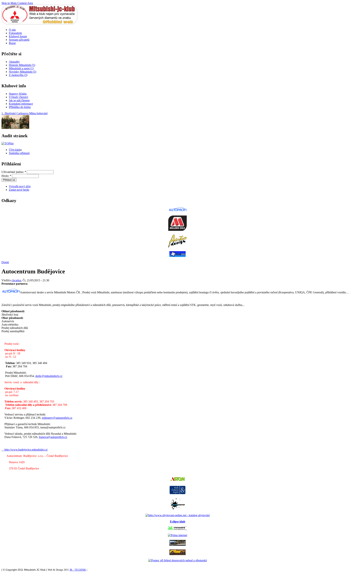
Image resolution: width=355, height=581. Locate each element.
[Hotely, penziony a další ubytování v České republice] (178, 515)
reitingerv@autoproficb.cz (57, 417)
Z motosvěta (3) (18, 75)
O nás (12, 29)
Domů (5, 262)
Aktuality (14, 61)
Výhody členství (18, 97)
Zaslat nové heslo (19, 189)
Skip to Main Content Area (17, 3)
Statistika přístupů (19, 153)
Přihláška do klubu (20, 107)
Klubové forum (18, 36)
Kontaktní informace (21, 103)
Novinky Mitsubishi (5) (22, 71)
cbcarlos (16, 280)
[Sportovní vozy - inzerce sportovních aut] (177, 554)
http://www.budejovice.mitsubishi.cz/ (24, 449)
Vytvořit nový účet (20, 186)
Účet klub (14, 149)
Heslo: (6, 175)
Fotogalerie (15, 33)
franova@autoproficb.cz (53, 437)
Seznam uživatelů (19, 39)
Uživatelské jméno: (13, 172)
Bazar (12, 43)
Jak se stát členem (19, 100)
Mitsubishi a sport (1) (21, 68)
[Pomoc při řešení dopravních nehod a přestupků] (177, 560)
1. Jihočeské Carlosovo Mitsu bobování (24, 113)
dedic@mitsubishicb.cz (48, 376)
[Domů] (39, 23)
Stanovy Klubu (18, 93)
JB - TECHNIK (78, 569)
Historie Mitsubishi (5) (22, 65)
